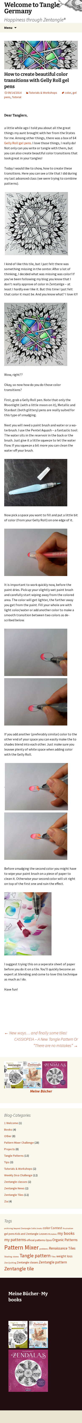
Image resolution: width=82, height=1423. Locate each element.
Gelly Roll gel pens (17, 143)
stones (16, 1256)
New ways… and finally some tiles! (35, 1032)
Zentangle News (14, 1188)
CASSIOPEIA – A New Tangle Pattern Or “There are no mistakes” (46, 1042)
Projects (9, 1149)
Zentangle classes (15, 1182)
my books (65, 1233)
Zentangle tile (19, 1268)
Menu (8, 27)
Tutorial (16, 97)
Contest (56, 1228)
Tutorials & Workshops (43, 93)
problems (43, 1248)
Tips (6, 1162)
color (68, 93)
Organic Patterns (65, 1240)
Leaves (43, 1234)
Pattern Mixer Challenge (19, 1142)
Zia (6, 1201)
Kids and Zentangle (26, 1234)
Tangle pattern (35, 1255)
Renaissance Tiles (62, 1248)
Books (8, 1129)
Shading (8, 1256)
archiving (8, 1228)
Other (8, 1136)
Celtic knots (36, 1228)
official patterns (35, 1240)
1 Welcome (11, 1123)
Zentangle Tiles (14, 1195)
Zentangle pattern (53, 1262)
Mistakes (52, 1234)
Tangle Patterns (14, 1156)
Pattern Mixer (21, 1247)
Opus (49, 1240)
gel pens (9, 1234)
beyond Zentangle (21, 1228)
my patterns (15, 1239)
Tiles (53, 1256)
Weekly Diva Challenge (18, 1175)
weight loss (64, 1256)
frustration (68, 1228)
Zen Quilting (10, 1262)
